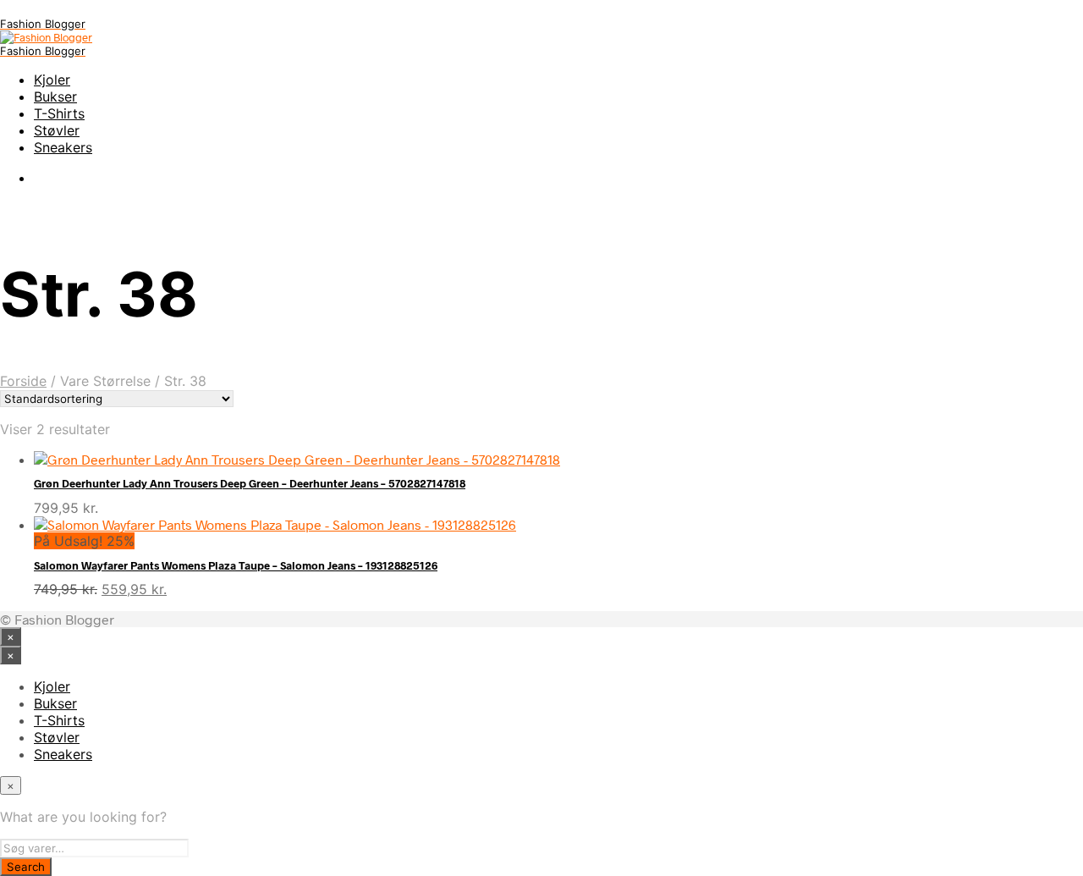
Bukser (55, 96)
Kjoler (52, 79)
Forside (23, 380)
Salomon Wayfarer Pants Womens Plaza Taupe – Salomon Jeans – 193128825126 (235, 565)
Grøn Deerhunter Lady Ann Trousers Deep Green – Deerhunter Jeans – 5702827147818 (249, 483)
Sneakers (63, 147)
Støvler (57, 130)
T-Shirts (59, 113)
